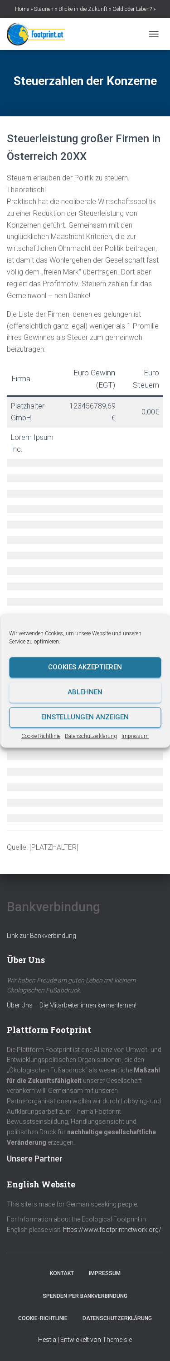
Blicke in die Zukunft (82, 9)
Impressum (135, 736)
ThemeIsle (117, 1339)
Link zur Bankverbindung (41, 935)
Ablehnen (85, 692)
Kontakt (62, 1273)
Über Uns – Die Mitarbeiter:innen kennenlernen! (71, 1005)
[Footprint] (40, 34)
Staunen (43, 9)
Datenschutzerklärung (91, 736)
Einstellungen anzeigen (85, 717)
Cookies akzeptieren (85, 667)
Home (22, 9)
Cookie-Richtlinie (40, 736)
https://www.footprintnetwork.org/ (112, 1229)
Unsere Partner (35, 1158)
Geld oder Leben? (132, 9)
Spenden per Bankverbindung (85, 1296)
